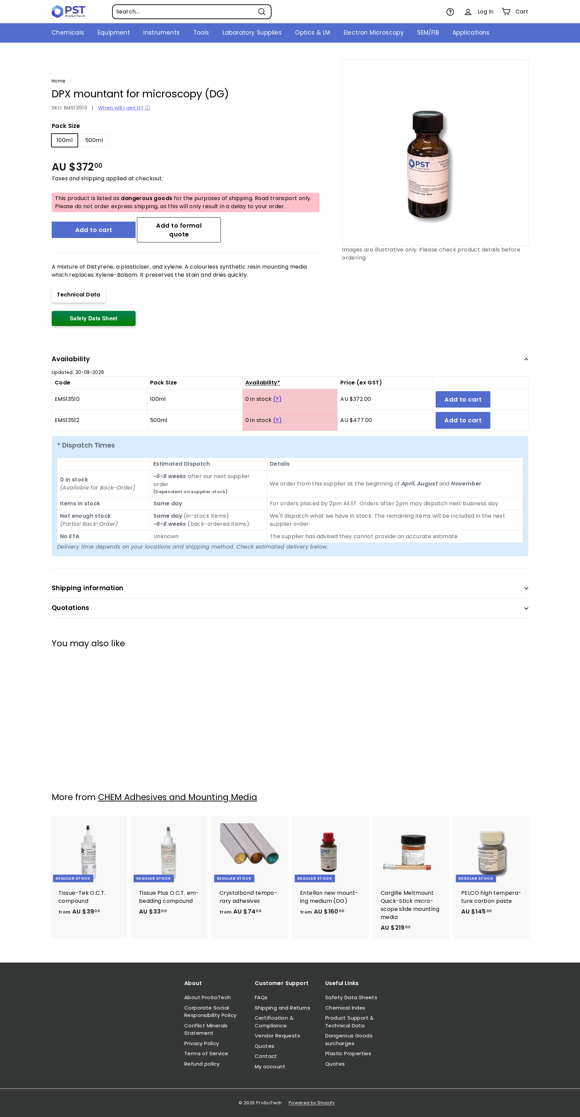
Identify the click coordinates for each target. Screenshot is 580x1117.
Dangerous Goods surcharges (349, 1039)
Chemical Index (345, 1007)
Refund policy (202, 1063)
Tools (201, 33)
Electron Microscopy (374, 33)
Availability (71, 359)
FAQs (261, 997)
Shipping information (88, 588)
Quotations (71, 607)
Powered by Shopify (312, 1103)
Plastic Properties (348, 1053)
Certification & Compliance (274, 1021)
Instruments (161, 33)
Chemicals (68, 33)
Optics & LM (312, 33)
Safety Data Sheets (351, 997)
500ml (94, 140)
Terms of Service (206, 1053)
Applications (471, 33)
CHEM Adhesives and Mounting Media (177, 797)
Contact (266, 1056)
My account (270, 1066)
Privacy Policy (201, 1043)
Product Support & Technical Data (349, 1021)
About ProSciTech (207, 997)
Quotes (264, 1046)
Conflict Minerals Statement (206, 1029)
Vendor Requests (277, 1035)
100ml (64, 140)
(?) (277, 399)
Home (59, 81)
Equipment (114, 33)
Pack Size (66, 126)
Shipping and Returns (282, 1007)
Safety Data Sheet (93, 318)
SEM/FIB (428, 33)
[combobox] (192, 11)
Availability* (262, 382)
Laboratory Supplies (252, 33)
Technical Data (78, 294)
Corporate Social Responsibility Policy (210, 1011)
